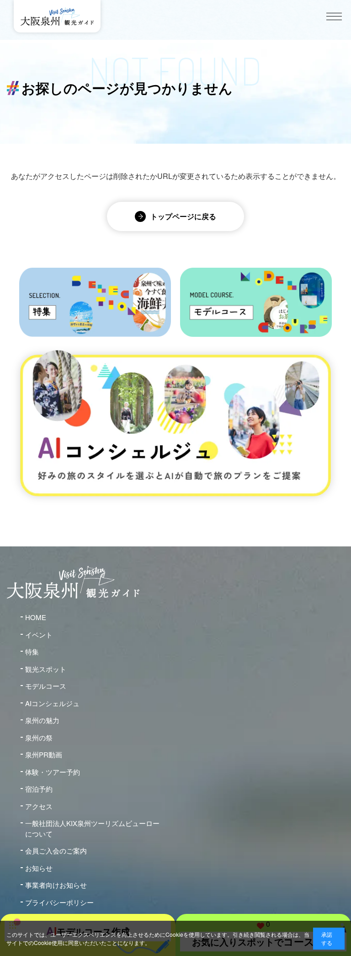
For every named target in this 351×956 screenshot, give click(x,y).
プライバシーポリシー (59, 902)
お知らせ (39, 868)
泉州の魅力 (42, 720)
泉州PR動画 (43, 754)
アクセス (39, 806)
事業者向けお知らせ (56, 885)
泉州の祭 (39, 737)
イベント (39, 634)
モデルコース (45, 686)
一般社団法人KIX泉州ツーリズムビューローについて (92, 828)
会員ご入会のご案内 (56, 850)
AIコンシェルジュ (52, 703)
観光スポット (45, 669)
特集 (32, 651)
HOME (35, 617)
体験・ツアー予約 (52, 772)
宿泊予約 (39, 789)
